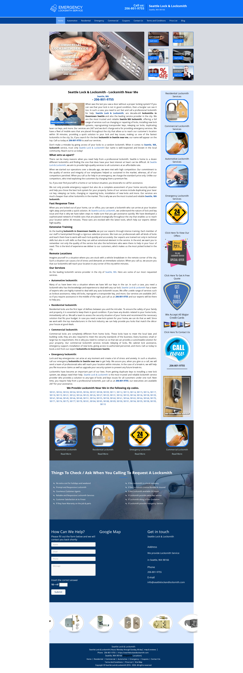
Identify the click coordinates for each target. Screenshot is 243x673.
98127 (99, 395)
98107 (93, 392)
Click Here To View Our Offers (177, 234)
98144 (59, 398)
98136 (140, 395)
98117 (153, 392)
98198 (146, 401)
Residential (86, 20)
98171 (52, 401)
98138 (146, 395)
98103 (66, 392)
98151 (86, 398)
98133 (126, 395)
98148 (79, 398)
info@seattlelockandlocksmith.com (166, 582)
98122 (72, 395)
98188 (106, 401)
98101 (52, 392)
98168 (146, 398)
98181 (86, 401)
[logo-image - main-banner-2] (96, 56)
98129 (106, 395)
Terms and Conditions (156, 20)
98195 (140, 401)
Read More (66, 453)
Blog (183, 20)
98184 (93, 401)
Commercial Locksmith (177, 449)
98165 (133, 398)
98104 (72, 392)
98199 (153, 401)
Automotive (72, 20)
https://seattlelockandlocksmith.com (133, 653)
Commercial (113, 20)
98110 (103, 404)
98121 (66, 395)
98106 (86, 392)
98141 (52, 398)
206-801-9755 (134, 8)
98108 (99, 392)
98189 (113, 401)
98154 (93, 398)
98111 (113, 392)
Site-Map (138, 662)
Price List (173, 20)
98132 (119, 395)
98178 (79, 401)
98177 (72, 401)
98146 (72, 398)
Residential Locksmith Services (177, 95)
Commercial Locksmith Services (177, 128)
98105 (79, 392)
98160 (113, 398)
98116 (146, 392)
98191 (126, 401)
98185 (99, 401)
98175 (66, 401)
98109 (106, 392)
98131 (113, 395)
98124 (79, 395)
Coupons (126, 20)
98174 (59, 401)
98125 (86, 395)
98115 (140, 392)
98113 (126, 392)
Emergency (99, 20)
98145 (66, 398)
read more (153, 41)
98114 (133, 392)
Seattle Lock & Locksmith (91, 147)
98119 (59, 395)
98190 (119, 401)
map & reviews (150, 650)
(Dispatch (128, 655)
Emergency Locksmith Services (177, 197)
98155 (99, 398)
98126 (93, 395)
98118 (52, 395)
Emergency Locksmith (140, 449)
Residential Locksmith (103, 449)
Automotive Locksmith (66, 449)
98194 (133, 401)
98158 (106, 398)
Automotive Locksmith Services (177, 160)
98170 (153, 398)
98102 (59, 392)
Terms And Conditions (114, 662)
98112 (119, 392)
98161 (119, 398)
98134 (133, 395)
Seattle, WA (103, 96)
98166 (140, 398)
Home (60, 20)
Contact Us (138, 20)
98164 (126, 398)
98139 (153, 395)
